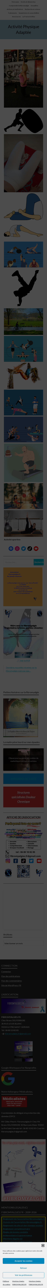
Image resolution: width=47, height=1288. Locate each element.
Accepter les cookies (23, 1261)
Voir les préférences (23, 1275)
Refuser (23, 1268)
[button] (43, 1245)
